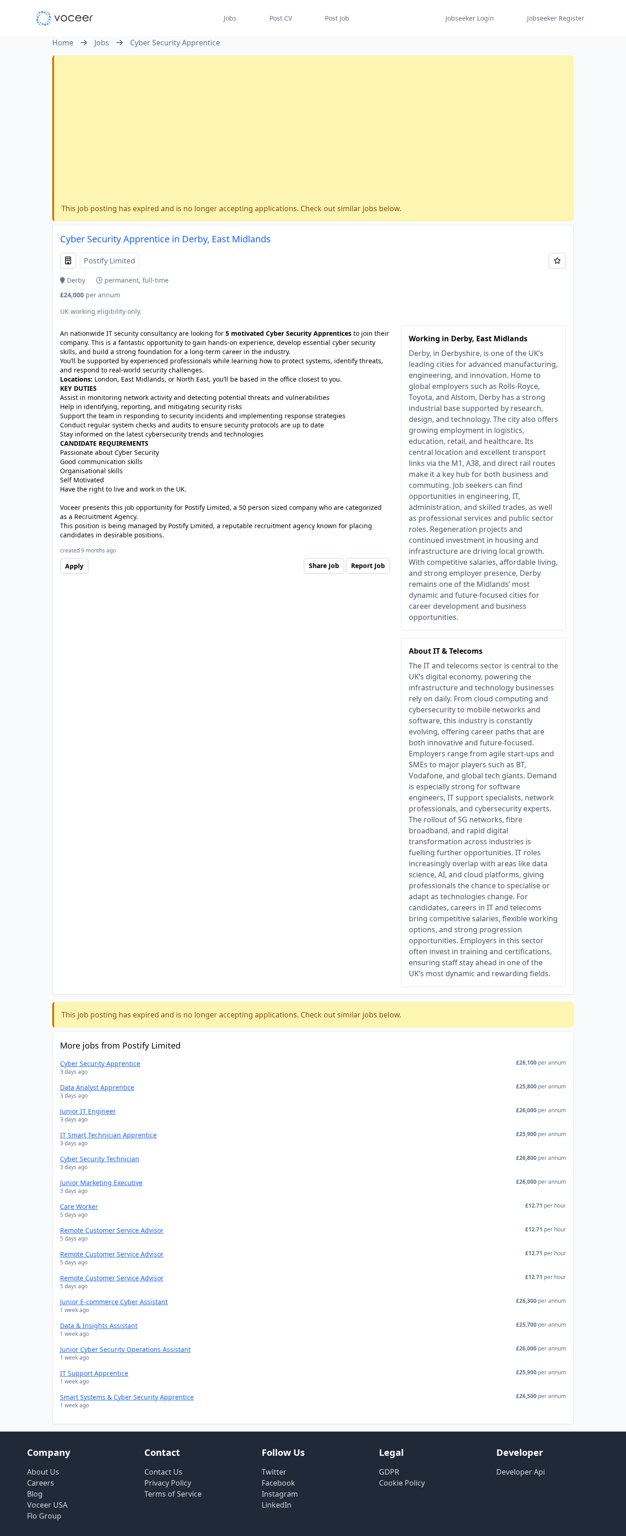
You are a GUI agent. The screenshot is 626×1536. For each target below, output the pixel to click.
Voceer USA (47, 1505)
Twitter (274, 1472)
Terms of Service (173, 1494)
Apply (74, 566)
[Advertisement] (313, 131)
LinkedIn (276, 1505)
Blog (35, 1494)
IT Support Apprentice (94, 1373)
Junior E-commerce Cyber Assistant (114, 1301)
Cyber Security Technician (99, 1158)
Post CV (280, 18)
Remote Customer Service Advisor (112, 1230)
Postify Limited (109, 261)
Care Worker (79, 1206)
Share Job (324, 565)
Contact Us (163, 1472)
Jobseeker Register (555, 18)
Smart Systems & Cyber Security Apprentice (127, 1397)
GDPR (389, 1472)
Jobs (230, 18)
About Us (43, 1472)
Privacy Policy (167, 1483)
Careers (40, 1483)
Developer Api (520, 1472)
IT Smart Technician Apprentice (108, 1135)
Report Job (368, 565)
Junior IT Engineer (88, 1111)
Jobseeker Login (469, 18)
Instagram (280, 1494)
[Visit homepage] (64, 18)
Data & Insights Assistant (98, 1325)
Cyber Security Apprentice (175, 43)
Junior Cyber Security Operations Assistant (125, 1349)
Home (62, 43)
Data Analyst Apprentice (97, 1087)
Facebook (278, 1483)
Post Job (337, 18)
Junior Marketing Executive (101, 1182)
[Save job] (557, 260)
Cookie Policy (402, 1483)
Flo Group (44, 1516)
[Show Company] (68, 260)
